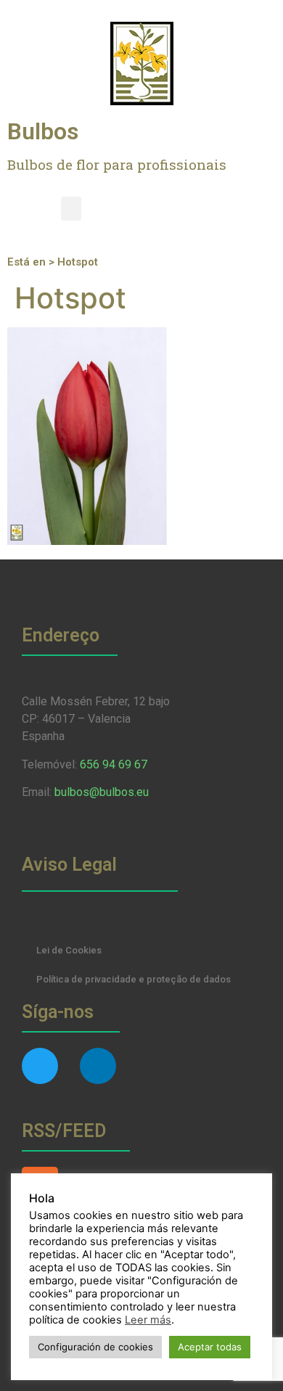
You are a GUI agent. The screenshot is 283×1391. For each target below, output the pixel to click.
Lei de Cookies (69, 950)
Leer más (148, 1319)
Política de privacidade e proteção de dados (133, 979)
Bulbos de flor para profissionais (116, 164)
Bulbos (42, 131)
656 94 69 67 (113, 764)
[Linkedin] (98, 1066)
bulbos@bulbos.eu (101, 792)
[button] (71, 209)
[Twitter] (40, 1066)
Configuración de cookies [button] (95, 1347)
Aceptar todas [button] (210, 1347)
